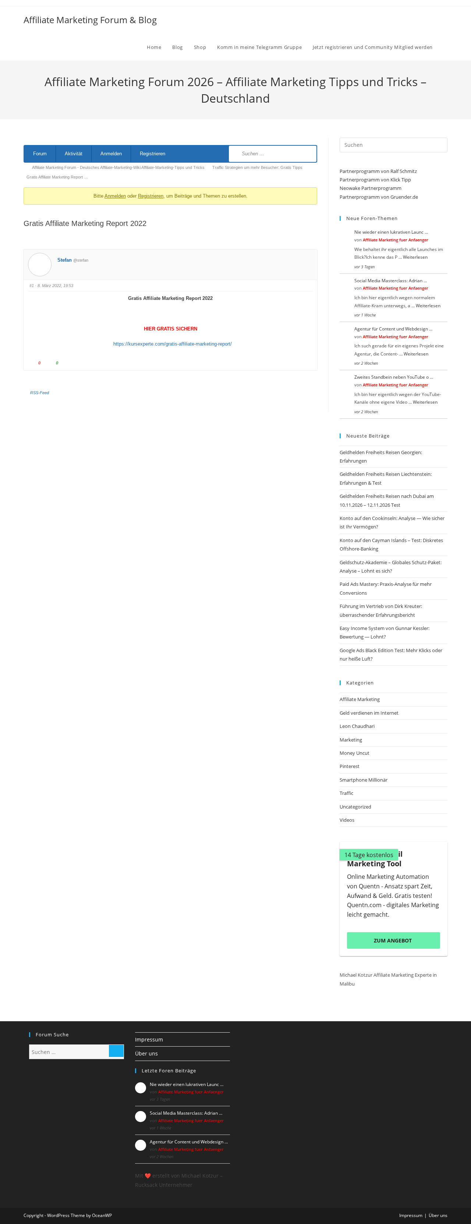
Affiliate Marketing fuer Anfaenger (395, 240)
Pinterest (350, 766)
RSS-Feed (39, 392)
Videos (347, 820)
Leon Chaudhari (357, 726)
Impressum (149, 1039)
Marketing (351, 739)
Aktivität (73, 153)
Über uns (146, 1053)
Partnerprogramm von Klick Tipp (375, 179)
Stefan (64, 260)
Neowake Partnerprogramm (370, 188)
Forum (40, 153)
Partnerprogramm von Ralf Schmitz (378, 171)
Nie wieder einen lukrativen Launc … (391, 232)
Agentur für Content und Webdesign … (393, 329)
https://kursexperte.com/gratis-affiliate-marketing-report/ (170, 344)
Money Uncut (354, 753)
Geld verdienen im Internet (369, 713)
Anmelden (111, 153)
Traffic (346, 793)
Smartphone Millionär (363, 780)
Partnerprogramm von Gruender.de (379, 197)
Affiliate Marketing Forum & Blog (90, 20)
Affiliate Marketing (360, 699)
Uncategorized (355, 806)
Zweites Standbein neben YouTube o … (393, 377)
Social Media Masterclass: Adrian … (390, 280)
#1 (31, 285)
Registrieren (152, 153)
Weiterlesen (415, 257)
